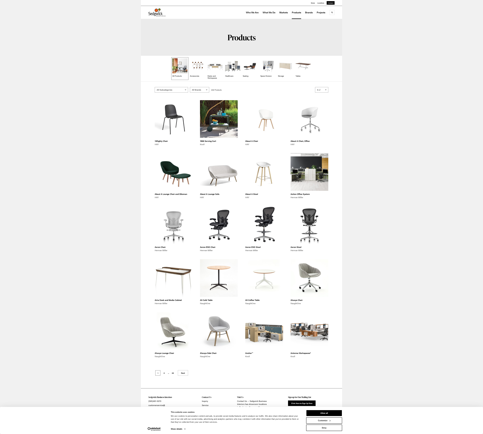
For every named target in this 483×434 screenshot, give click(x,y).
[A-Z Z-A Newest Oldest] (321, 90)
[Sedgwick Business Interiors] (161, 12)
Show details (176, 429)
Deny (324, 428)
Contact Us (242, 401)
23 (173, 373)
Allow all (324, 413)
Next (183, 373)
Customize (322, 420)
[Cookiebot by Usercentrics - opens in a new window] (154, 429)
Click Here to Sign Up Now (301, 403)
